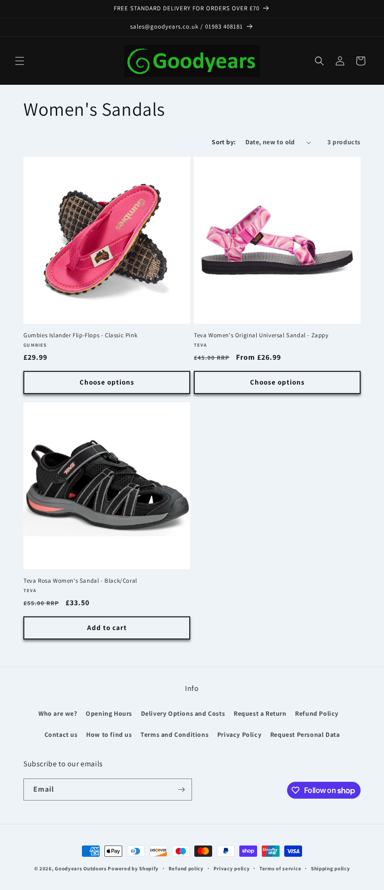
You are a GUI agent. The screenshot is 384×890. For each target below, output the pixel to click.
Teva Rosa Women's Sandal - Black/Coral (80, 581)
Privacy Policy (239, 734)
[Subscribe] (181, 790)
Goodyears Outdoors (81, 868)
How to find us (109, 734)
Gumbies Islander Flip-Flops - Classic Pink (80, 335)
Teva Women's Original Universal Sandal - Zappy (261, 335)
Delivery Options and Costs (183, 713)
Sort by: (224, 142)
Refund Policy (317, 713)
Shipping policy (330, 868)
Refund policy (186, 868)
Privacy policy (232, 868)
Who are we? (57, 713)
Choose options (107, 382)
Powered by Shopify (133, 868)
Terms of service (280, 868)
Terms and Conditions (174, 734)
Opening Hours (109, 713)
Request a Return (260, 713)
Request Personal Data (305, 734)
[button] (19, 61)
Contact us (61, 734)
